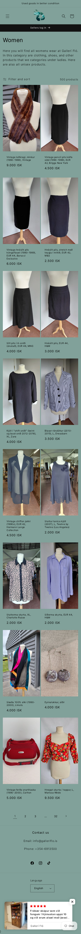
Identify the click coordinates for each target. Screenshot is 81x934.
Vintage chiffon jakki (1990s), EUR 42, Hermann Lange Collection (19, 526)
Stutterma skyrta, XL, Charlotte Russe (19, 616)
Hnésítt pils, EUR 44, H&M (57, 345)
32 (55, 816)
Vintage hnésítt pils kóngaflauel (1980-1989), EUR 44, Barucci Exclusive (21, 254)
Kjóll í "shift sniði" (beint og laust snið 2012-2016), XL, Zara (21, 433)
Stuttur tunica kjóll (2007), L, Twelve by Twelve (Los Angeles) (57, 524)
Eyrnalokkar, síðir (55, 702)
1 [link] (15, 816)
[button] (7, 16)
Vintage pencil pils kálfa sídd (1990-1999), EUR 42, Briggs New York (59, 160)
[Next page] (66, 816)
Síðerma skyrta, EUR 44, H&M (59, 616)
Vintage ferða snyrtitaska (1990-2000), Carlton (21, 791)
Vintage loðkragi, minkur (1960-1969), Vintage (21, 159)
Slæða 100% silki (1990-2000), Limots (21, 704)
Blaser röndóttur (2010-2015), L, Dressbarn (58, 432)
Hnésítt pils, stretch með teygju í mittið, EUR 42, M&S (59, 252)
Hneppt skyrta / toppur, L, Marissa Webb (59, 791)
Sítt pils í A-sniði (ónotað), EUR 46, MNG (20, 345)
